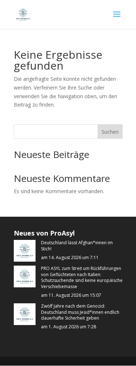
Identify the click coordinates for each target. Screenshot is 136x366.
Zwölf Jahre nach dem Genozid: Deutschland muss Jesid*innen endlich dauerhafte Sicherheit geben (80, 312)
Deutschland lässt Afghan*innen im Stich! (77, 246)
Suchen (110, 131)
